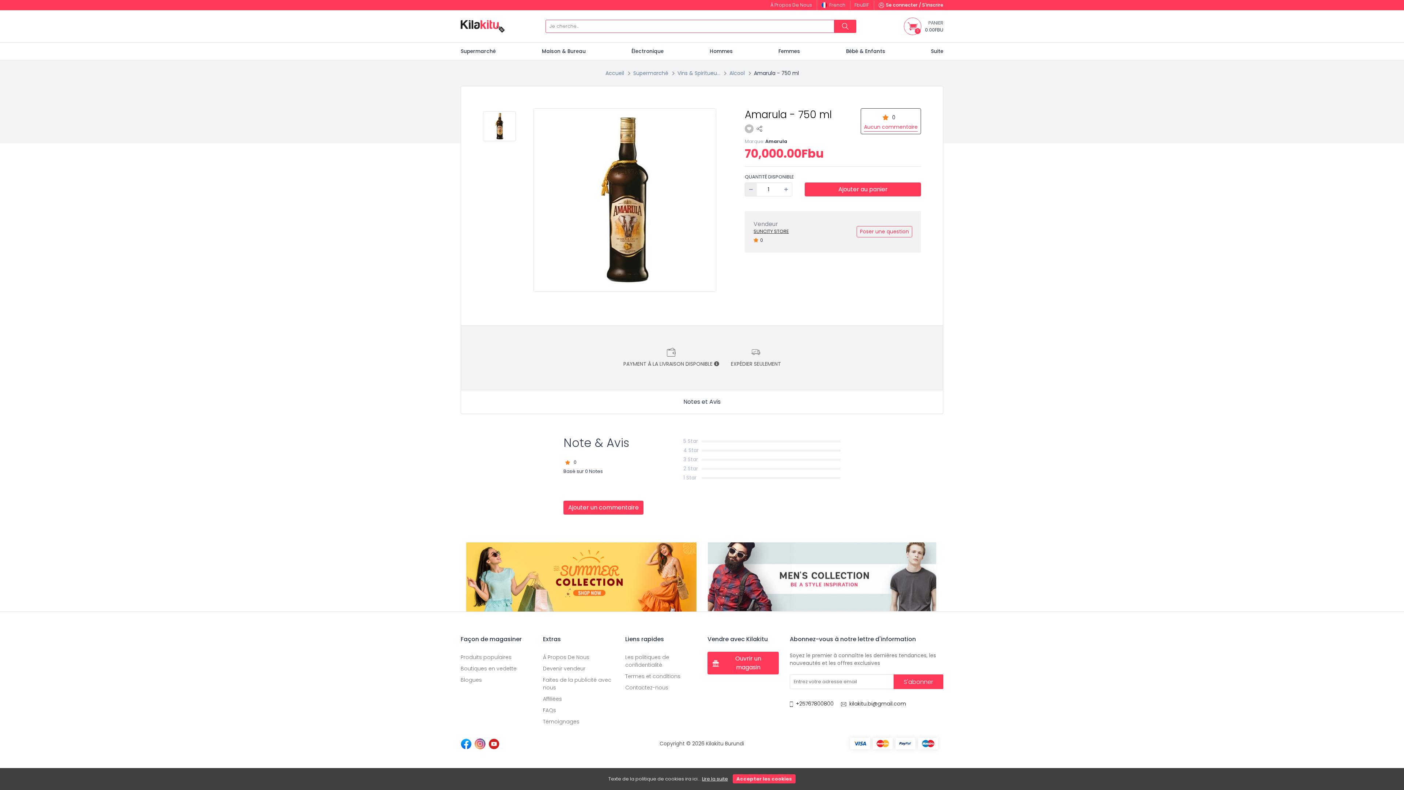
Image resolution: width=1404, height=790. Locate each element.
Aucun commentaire (891, 127)
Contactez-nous (646, 687)
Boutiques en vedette (489, 668)
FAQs (549, 710)
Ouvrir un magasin (748, 663)
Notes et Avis (702, 402)
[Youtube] (493, 743)
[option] (625, 200)
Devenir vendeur (564, 668)
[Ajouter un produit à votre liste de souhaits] (749, 128)
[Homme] (822, 576)
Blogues (471, 680)
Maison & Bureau (564, 51)
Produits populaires (486, 657)
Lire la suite (715, 778)
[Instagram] (480, 743)
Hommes (721, 51)
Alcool (737, 73)
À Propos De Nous (566, 657)
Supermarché (478, 51)
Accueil (614, 73)
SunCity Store (771, 231)
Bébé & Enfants (865, 51)
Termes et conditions (652, 676)
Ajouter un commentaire (603, 507)
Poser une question (884, 231)
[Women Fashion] (581, 576)
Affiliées (552, 699)
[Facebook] (466, 743)
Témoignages (561, 721)
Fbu (861, 5)
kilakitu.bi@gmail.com (877, 703)
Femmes (789, 51)
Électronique (647, 51)
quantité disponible (769, 177)
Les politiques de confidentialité (647, 661)
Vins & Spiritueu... (699, 73)
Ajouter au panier (863, 189)
